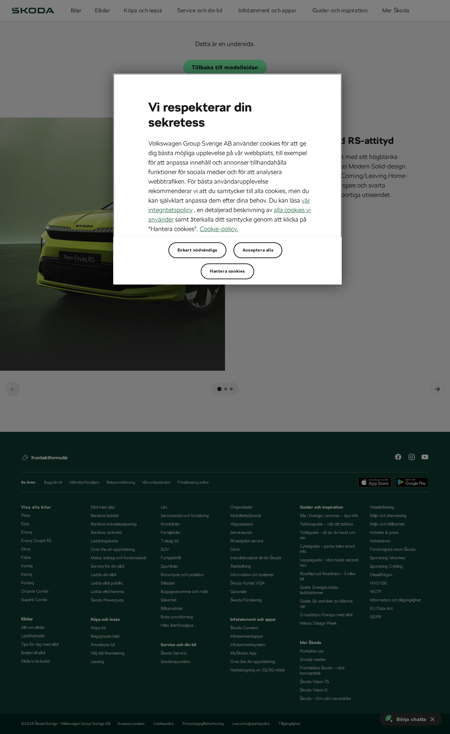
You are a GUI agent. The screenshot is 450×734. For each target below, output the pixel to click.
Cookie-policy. (219, 228)
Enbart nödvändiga (197, 250)
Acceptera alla (258, 250)
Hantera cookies (227, 271)
